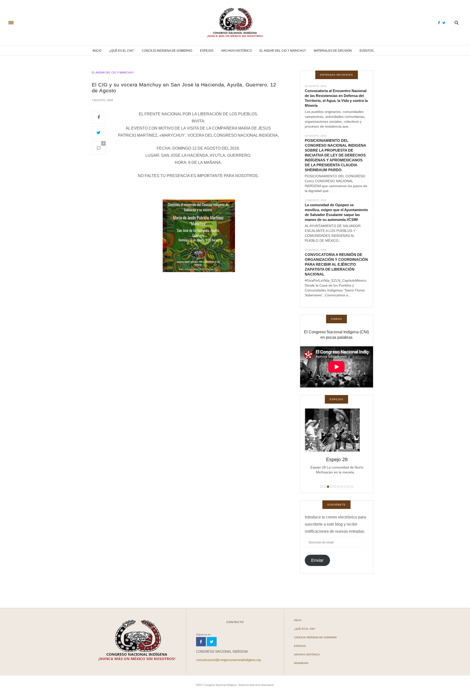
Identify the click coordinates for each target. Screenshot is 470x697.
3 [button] (328, 486)
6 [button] (338, 486)
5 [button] (335, 486)
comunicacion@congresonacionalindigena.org (228, 660)
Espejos (206, 50)
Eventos (367, 50)
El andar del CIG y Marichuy (282, 50)
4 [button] (331, 486)
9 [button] (348, 486)
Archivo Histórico (236, 50)
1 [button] (321, 486)
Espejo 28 (336, 459)
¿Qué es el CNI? (121, 50)
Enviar (317, 560)
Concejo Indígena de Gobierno (167, 50)
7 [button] (342, 486)
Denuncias (301, 663)
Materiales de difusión (333, 50)
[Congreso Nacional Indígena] (235, 22)
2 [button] (324, 486)
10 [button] (352, 486)
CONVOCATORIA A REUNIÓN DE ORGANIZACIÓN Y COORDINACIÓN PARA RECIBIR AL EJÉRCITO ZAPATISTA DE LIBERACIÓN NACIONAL (336, 264)
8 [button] (345, 486)
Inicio (97, 50)
